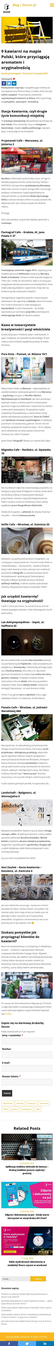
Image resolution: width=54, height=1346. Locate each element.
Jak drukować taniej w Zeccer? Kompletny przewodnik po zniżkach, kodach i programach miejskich (26, 1315)
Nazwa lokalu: (11, 1076)
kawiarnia (44, 1103)
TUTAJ (8, 1013)
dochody (19, 1103)
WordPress (21, 1340)
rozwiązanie (27, 1109)
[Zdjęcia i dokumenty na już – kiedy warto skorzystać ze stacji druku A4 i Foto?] (27, 1194)
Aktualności (8, 1103)
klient (5, 1109)
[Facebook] (4, 83)
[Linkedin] (14, 83)
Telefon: (6, 1049)
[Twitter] (9, 83)
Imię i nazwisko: (12, 1035)
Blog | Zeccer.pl (24, 5)
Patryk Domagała (12, 73)
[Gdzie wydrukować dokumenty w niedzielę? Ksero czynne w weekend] (27, 1240)
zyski (38, 1109)
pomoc (14, 1109)
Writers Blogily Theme (39, 1340)
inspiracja (32, 1103)
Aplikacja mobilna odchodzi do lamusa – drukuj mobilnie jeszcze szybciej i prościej (27, 1170)
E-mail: (6, 1062)
